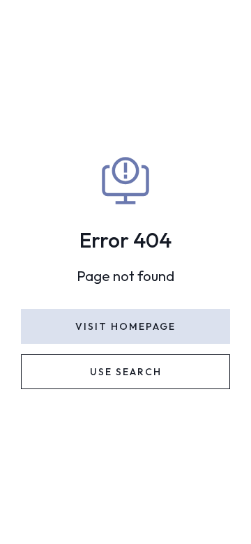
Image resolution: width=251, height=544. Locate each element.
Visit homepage (125, 326)
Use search (126, 371)
